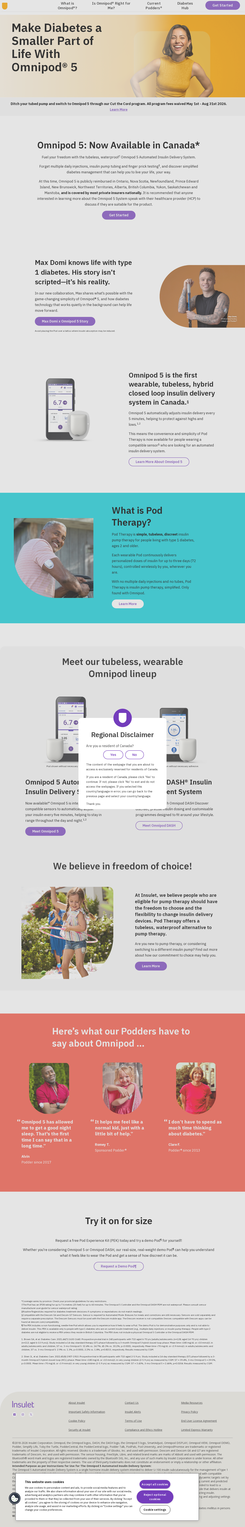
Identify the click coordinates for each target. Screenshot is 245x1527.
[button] (15, 1498)
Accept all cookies (155, 1484)
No (134, 755)
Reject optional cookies (155, 1497)
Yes (113, 755)
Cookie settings (155, 1509)
